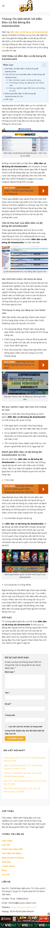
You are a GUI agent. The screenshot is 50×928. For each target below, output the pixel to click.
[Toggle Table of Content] (43, 65)
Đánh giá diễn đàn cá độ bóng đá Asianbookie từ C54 (20, 95)
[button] (3, 6)
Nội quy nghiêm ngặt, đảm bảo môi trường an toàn (27, 89)
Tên (7, 693)
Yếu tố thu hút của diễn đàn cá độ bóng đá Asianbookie (25, 75)
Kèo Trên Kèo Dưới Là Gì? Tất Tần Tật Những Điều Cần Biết (22, 790)
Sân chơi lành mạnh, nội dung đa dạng (25, 80)
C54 (4, 47)
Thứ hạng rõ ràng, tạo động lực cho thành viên (26, 84)
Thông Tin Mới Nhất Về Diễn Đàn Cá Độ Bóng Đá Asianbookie (23, 774)
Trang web (10, 715)
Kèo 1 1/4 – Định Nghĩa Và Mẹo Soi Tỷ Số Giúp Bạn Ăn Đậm (25, 782)
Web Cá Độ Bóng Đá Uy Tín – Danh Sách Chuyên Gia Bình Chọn (23, 767)
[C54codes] (26, 6)
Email (8, 704)
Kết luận (9, 99)
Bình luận (10, 672)
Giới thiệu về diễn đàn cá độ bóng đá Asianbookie (21, 70)
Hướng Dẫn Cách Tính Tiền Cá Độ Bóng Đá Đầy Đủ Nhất (24, 759)
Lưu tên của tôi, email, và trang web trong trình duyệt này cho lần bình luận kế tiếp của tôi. (24, 730)
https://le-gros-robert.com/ (24, 907)
